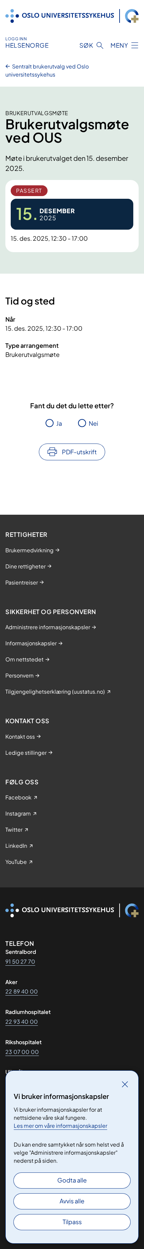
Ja (59, 423)
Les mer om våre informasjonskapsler (60, 1125)
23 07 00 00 (22, 1051)
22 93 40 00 (21, 1021)
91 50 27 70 (20, 961)
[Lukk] (125, 1084)
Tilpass (72, 1221)
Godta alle (72, 1180)
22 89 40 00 (21, 991)
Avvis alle (72, 1201)
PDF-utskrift (79, 452)
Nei (93, 423)
